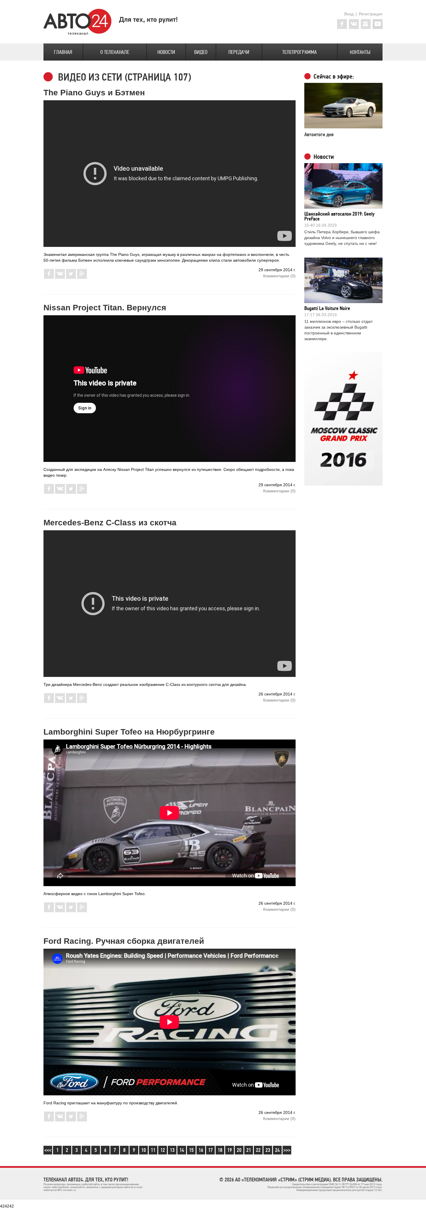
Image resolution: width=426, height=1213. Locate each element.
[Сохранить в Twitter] (71, 277)
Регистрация (371, 14)
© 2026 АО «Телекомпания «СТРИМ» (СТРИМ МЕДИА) (275, 1179)
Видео (200, 52)
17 (210, 1150)
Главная (63, 52)
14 (181, 1150)
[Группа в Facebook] (342, 24)
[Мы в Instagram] (366, 24)
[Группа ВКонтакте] (354, 24)
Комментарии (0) (279, 276)
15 (191, 1150)
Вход (349, 14)
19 (229, 1150)
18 (220, 1150)
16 (201, 1150)
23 (267, 1150)
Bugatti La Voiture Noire (327, 308)
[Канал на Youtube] (378, 24)
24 (277, 1150)
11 (153, 1150)
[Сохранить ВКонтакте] (60, 277)
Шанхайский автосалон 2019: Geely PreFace (339, 216)
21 (248, 1150)
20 (239, 1150)
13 (172, 1150)
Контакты (360, 52)
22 (258, 1150)
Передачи (238, 52)
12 (162, 1150)
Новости (166, 52)
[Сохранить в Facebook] (49, 277)
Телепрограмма (299, 52)
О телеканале (114, 52)
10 (143, 1150)
